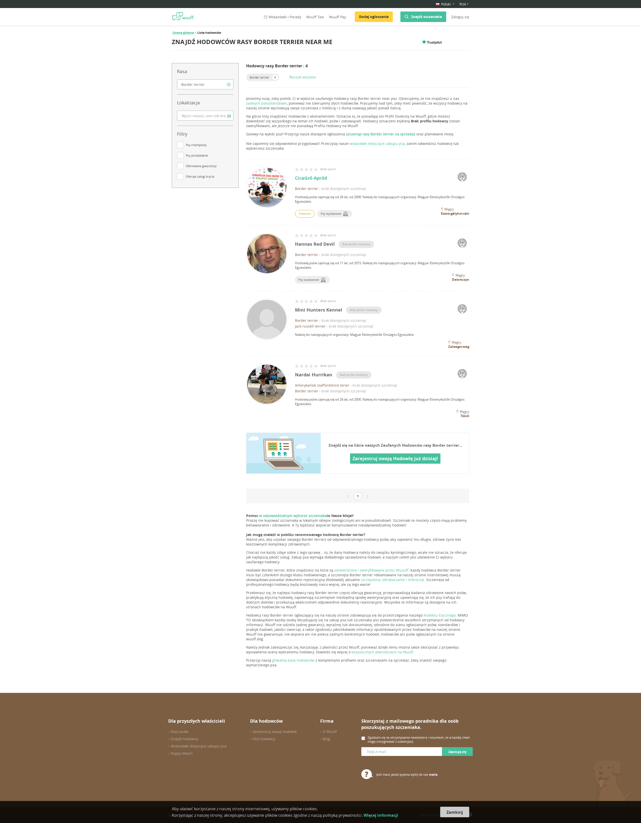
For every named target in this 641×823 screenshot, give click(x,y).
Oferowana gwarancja (201, 166)
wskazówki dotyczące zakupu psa (377, 143)
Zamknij (454, 812)
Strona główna (183, 33)
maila (433, 774)
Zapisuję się (457, 752)
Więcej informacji (381, 815)
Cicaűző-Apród (311, 178)
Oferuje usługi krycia (200, 176)
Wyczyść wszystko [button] (302, 77)
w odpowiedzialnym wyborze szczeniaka (292, 515)
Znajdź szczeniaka (426, 16)
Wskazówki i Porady (285, 17)
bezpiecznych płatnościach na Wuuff (382, 652)
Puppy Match (182, 753)
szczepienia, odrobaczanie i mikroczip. (393, 579)
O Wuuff (330, 731)
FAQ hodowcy (264, 738)
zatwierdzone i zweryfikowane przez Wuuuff (371, 570)
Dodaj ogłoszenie (374, 16)
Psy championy (196, 145)
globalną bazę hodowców (293, 660)
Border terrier (259, 77)
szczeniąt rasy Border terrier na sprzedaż (380, 134)
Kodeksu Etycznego (440, 615)
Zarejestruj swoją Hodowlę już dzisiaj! (395, 458)
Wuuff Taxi (315, 17)
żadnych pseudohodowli (266, 103)
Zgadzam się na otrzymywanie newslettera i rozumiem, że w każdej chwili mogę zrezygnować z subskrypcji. (419, 739)
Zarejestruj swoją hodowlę (275, 731)
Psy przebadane (197, 155)
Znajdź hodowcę (184, 738)
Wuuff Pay (337, 17)
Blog (326, 738)
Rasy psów (179, 731)
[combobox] (205, 84)
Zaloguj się (460, 17)
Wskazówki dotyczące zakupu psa (199, 746)
